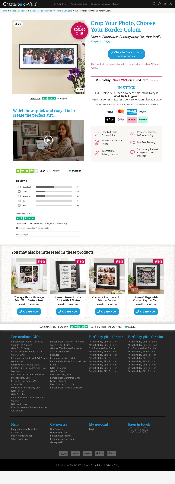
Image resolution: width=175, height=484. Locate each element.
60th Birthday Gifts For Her (103, 361)
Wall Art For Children (60, 344)
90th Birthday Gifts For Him (142, 371)
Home (4, 10)
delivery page (115, 104)
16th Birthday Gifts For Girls (103, 341)
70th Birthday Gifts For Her (103, 364)
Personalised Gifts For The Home (67, 341)
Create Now (30, 311)
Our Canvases (57, 429)
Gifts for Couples (20, 404)
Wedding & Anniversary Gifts (25, 387)
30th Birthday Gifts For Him (142, 351)
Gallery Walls (56, 442)
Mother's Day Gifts (20, 377)
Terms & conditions (93, 465)
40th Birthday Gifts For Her (103, 354)
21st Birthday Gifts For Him (142, 348)
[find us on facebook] (138, 430)
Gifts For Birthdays (20, 348)
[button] (154, 4)
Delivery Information (22, 435)
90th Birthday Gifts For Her (103, 371)
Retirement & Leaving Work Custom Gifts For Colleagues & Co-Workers (28, 368)
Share (18, 23)
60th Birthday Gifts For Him (142, 361)
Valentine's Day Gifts (60, 374)
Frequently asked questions (25, 429)
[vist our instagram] (131, 430)
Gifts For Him (18, 394)
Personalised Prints (18, 10)
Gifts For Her (17, 390)
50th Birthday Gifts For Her (103, 358)
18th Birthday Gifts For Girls (103, 344)
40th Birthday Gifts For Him (142, 354)
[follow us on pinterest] (145, 430)
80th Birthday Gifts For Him (142, 367)
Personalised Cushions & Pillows (27, 374)
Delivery (116, 4)
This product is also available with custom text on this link (120, 64)
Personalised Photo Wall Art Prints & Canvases (51, 10)
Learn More (153, 80)
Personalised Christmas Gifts (65, 377)
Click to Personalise (128, 53)
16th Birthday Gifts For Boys (142, 341)
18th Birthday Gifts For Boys (142, 344)
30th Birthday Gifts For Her (103, 351)
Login (92, 429)
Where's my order (20, 438)
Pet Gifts (54, 354)
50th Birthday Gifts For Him (142, 358)
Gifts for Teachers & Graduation (66, 348)
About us (106, 4)
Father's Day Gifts (59, 381)
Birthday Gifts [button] (60, 4)
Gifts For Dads (57, 371)
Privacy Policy (112, 465)
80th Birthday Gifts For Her (103, 367)
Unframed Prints (58, 432)
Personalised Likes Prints (63, 358)
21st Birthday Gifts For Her (102, 348)
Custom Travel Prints (61, 351)
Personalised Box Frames (63, 438)
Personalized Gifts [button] (79, 4)
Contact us (95, 4)
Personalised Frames (61, 435)
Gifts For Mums (58, 367)
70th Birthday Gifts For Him (142, 364)
